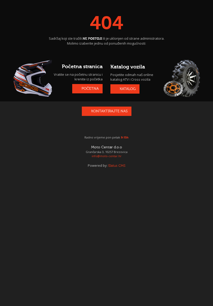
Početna (90, 89)
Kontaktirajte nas (109, 111)
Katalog (128, 89)
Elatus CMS (116, 166)
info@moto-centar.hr (107, 156)
